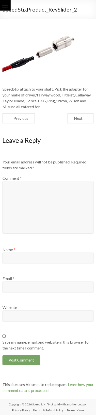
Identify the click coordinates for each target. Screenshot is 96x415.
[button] (5, 5)
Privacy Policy (21, 410)
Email (8, 278)
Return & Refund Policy (48, 410)
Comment (12, 178)
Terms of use (75, 410)
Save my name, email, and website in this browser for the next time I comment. (46, 345)
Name (8, 249)
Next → (80, 118)
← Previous (18, 118)
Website (9, 307)
